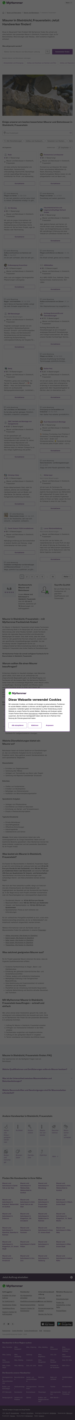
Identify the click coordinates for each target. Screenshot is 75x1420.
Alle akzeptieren (18, 725)
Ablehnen (34, 725)
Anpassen (50, 725)
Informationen (33, 713)
